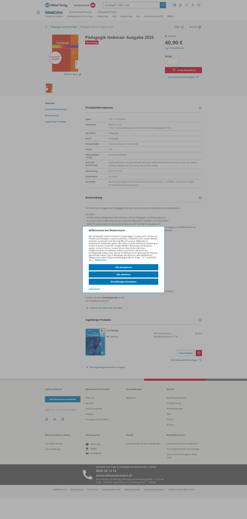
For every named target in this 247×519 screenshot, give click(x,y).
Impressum (94, 289)
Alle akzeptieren (123, 267)
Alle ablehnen (123, 274)
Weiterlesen (101, 260)
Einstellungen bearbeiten (123, 281)
